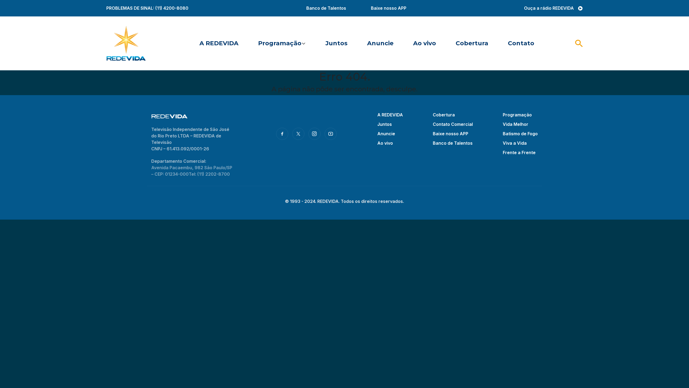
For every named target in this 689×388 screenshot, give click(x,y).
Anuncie (380, 43)
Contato (521, 43)
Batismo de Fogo (520, 133)
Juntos (336, 43)
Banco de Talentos (326, 8)
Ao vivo (424, 43)
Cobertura (472, 43)
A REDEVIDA (218, 43)
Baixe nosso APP (388, 8)
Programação (279, 43)
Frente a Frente (519, 152)
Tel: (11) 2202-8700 (209, 174)
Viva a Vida (515, 143)
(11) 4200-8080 (171, 8)
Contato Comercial (453, 124)
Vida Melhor (515, 124)
